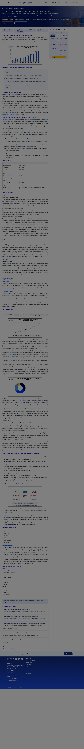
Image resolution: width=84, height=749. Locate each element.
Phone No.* (29, 373)
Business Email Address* (31, 368)
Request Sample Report (41, 388)
